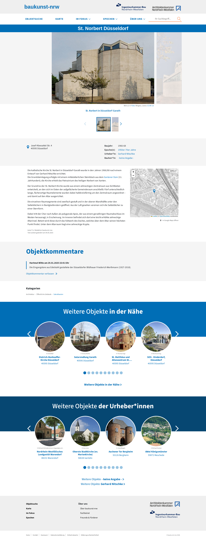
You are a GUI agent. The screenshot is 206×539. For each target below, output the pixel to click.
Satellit (173, 171)
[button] (120, 123)
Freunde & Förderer (89, 517)
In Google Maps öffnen (170, 220)
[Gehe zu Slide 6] (105, 372)
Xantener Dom (111, 177)
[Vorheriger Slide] (29, 334)
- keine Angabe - (126, 158)
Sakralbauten (58, 294)
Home (28, 535)
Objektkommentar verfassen (40, 273)
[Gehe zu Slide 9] (117, 372)
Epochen (30, 517)
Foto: (133, 105)
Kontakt (35, 535)
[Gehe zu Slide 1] (84, 372)
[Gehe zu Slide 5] (101, 372)
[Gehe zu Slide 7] (109, 372)
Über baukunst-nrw (89, 508)
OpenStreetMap (165, 216)
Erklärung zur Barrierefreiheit (90, 535)
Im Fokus (30, 513)
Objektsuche (32, 503)
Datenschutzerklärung (57, 535)
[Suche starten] (179, 19)
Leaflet (154, 216)
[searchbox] (163, 19)
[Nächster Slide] (177, 334)
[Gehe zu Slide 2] (88, 372)
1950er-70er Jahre (127, 150)
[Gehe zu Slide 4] (96, 372)
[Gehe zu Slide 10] (121, 372)
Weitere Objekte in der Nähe (101, 385)
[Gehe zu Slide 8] (113, 372)
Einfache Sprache (72, 535)
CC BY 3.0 (150, 105)
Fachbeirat (85, 513)
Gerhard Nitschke (126, 154)
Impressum (44, 535)
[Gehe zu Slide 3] (92, 372)
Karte (28, 508)
